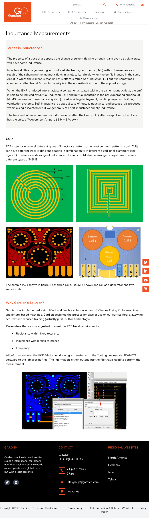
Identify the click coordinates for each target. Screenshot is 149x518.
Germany (114, 465)
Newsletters (87, 23)
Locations (73, 491)
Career (99, 23)
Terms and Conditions (44, 508)
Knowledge (124, 12)
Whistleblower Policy (134, 508)
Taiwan (112, 480)
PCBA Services (75, 12)
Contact (108, 23)
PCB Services (49, 12)
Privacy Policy (74, 508)
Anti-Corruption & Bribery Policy (104, 509)
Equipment (98, 12)
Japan (111, 472)
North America (117, 458)
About (73, 23)
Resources (89, 18)
